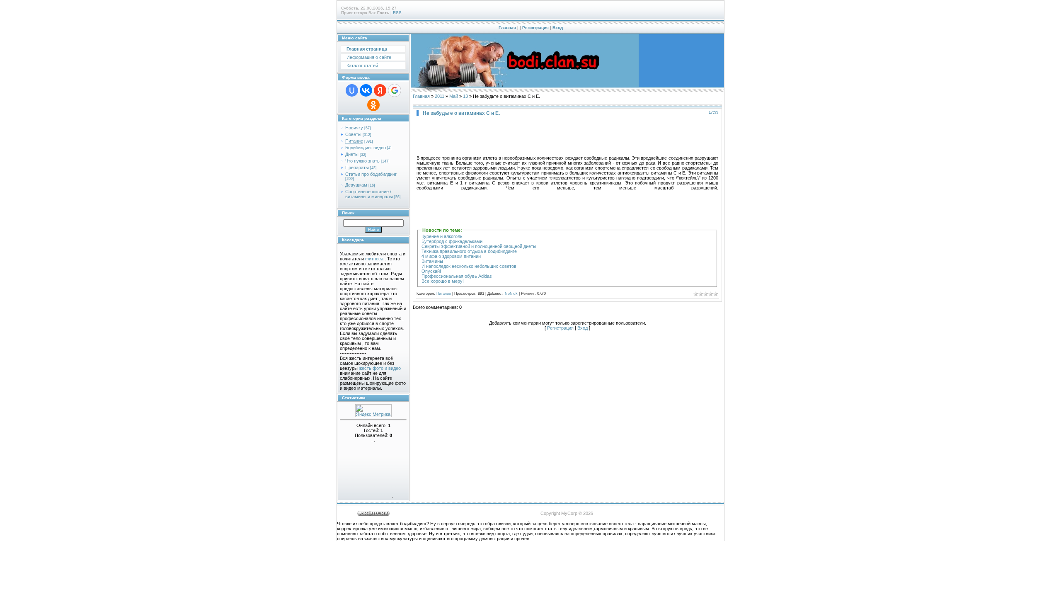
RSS (397, 12)
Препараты (357, 167)
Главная (507, 27)
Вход (557, 27)
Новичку (354, 127)
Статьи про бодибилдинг (371, 174)
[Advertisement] (567, 136)
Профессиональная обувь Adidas (456, 276)
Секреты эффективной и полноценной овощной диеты (478, 246)
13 (465, 96)
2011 (439, 96)
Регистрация (535, 27)
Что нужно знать (362, 160)
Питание (354, 140)
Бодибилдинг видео (365, 147)
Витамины (432, 261)
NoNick (511, 293)
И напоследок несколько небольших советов (468, 266)
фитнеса (374, 258)
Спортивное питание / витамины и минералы (369, 194)
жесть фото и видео (380, 368)
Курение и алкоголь (442, 236)
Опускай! (431, 271)
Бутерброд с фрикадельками (451, 241)
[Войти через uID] (352, 90)
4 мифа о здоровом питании (451, 256)
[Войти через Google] (394, 90)
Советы (353, 134)
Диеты (352, 154)
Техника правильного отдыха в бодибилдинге (469, 251)
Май (453, 96)
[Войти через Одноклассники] (373, 105)
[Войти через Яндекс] (380, 90)
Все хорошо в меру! (442, 281)
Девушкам (356, 184)
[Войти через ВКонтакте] (366, 90)
